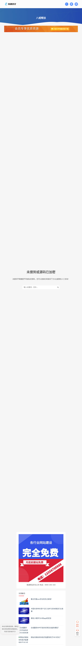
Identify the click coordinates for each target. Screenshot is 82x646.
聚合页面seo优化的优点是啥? (41, 599)
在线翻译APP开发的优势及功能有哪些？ (45, 628)
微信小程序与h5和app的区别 (41, 618)
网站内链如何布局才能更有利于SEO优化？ (46, 637)
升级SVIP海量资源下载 (60, 29)
